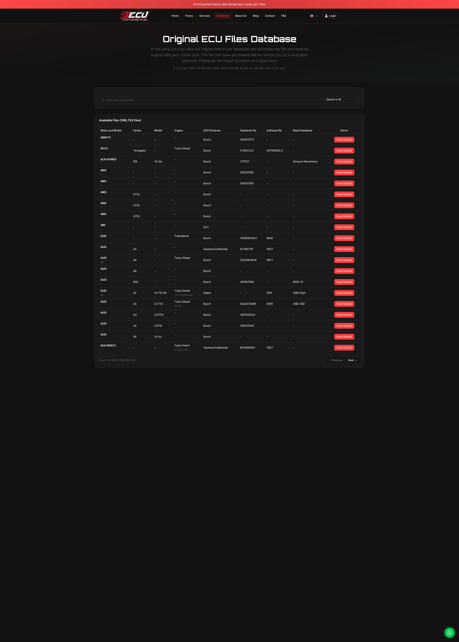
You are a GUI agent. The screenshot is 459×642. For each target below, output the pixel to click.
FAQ (283, 15)
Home (175, 15)
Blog (256, 15)
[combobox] (342, 99)
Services (204, 15)
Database (223, 15)
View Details (344, 139)
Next (351, 360)
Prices (189, 15)
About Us (241, 15)
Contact (270, 15)
